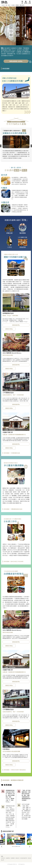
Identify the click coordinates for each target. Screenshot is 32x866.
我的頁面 (25, 3)
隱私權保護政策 (23, 858)
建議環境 (8, 858)
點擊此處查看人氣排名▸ (16, 61)
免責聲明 (13, 858)
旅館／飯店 (25, 806)
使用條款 (3, 858)
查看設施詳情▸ (16, 325)
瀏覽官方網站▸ (9, 329)
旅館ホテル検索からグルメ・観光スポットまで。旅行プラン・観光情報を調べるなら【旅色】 (4, 2)
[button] (12, 846)
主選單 (30, 3)
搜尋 (22, 3)
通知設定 (17, 858)
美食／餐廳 (25, 807)
